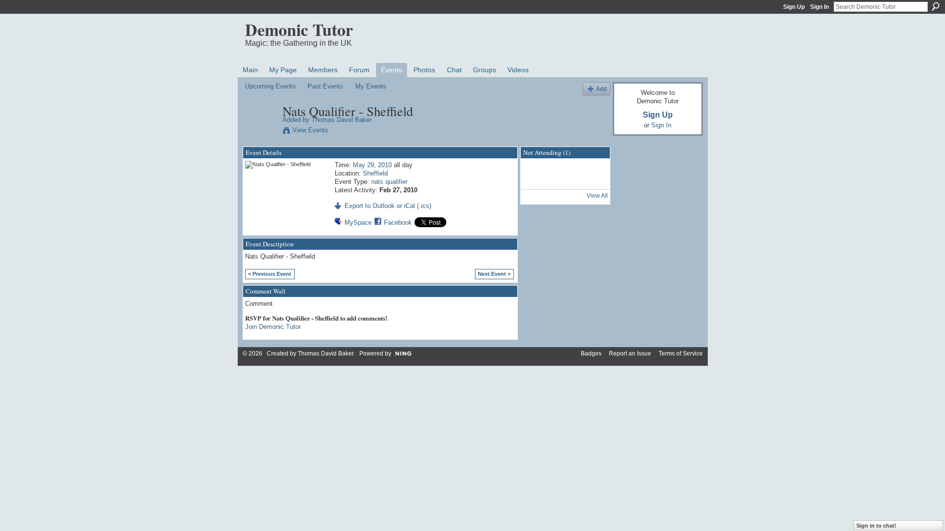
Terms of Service (681, 353)
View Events (310, 130)
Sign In (819, 6)
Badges (591, 353)
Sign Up (794, 6)
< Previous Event (269, 274)
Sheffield (375, 173)
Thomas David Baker (342, 119)
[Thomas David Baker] (261, 132)
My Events (370, 86)
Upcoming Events (270, 86)
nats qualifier (389, 181)
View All (597, 195)
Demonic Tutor (299, 29)
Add (601, 89)
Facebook (398, 222)
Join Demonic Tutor (273, 326)
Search (936, 6)
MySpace (358, 222)
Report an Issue (630, 353)
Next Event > (494, 274)
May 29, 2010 (372, 165)
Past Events (325, 86)
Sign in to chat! (876, 526)
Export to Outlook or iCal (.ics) (388, 205)
